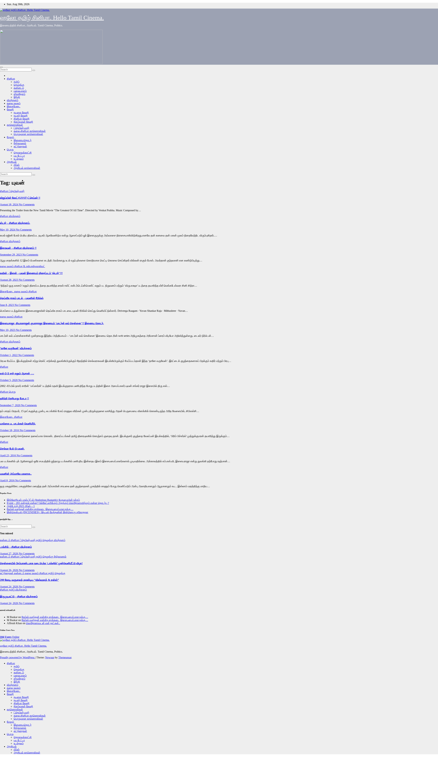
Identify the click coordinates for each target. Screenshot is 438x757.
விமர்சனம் (12, 100)
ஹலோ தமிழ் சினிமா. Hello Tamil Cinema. (52, 17)
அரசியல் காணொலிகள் (27, 168)
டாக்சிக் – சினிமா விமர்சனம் (16, 546)
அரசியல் (12, 161)
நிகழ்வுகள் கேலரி (23, 121)
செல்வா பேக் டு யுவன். (12, 448)
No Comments (27, 204)
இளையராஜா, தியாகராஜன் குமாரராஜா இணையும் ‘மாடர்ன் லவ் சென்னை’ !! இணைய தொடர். (52, 323)
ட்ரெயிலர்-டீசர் (21, 128)
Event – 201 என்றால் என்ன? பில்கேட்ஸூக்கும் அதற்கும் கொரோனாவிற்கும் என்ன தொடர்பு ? (58, 503)
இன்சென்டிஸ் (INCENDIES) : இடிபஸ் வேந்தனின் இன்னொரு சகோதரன (47, 512)
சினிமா (11, 78)
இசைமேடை (13, 106)
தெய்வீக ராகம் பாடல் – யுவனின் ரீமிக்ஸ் (21, 298)
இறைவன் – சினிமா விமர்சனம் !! (18, 248)
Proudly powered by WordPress (17, 657)
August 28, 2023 (9, 279)
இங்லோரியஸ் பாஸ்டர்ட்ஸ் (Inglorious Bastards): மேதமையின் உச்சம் (43, 500)
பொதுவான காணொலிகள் (28, 134)
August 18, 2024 (9, 204)
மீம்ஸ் (17, 164)
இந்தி (17, 97)
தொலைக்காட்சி (23, 152)
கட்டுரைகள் (20, 146)
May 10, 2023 (8, 330)
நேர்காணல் (20, 143)
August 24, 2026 (9, 586)
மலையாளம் (20, 91)
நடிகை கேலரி (21, 112)
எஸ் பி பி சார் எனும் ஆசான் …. (17, 373)
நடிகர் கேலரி (21, 115)
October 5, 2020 (9, 380)
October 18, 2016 (10, 430)
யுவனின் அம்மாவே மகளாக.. (16, 473)
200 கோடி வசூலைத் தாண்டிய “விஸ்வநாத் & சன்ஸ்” (29, 579)
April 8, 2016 (7, 480)
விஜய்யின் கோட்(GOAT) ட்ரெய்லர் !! (20, 197)
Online (9, 636)
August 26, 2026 (9, 570)
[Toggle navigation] (1, 67)
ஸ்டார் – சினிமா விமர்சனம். (15, 223)
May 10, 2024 (8, 229)
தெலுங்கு (19, 84)
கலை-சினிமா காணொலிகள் (30, 131)
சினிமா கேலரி (21, 118)
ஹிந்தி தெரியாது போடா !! (14, 398)
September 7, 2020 (10, 405)
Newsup (49, 657)
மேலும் (10, 137)
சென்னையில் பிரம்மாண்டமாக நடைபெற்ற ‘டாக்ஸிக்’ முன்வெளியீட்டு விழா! (41, 563)
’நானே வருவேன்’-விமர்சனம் (16, 348)
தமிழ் (17, 81)
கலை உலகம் (14, 103)
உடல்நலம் (19, 158)
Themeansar (64, 657)
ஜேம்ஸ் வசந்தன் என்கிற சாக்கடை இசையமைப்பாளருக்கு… (40, 509)
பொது (10, 149)
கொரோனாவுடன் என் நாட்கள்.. (43, 623)
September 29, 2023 (11, 254)
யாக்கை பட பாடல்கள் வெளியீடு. (18, 423)
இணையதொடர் (22, 140)
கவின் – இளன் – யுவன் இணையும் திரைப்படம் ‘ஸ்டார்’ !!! (31, 273)
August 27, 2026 (9, 553)
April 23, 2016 (8, 455)
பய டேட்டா (19, 155)
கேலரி (10, 109)
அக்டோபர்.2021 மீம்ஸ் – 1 (21, 506)
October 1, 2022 (9, 355)
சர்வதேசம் (19, 94)
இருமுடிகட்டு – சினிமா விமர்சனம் (19, 596)
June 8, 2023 (7, 305)
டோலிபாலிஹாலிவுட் (34, 266)
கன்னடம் (19, 87)
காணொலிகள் (15, 124)
